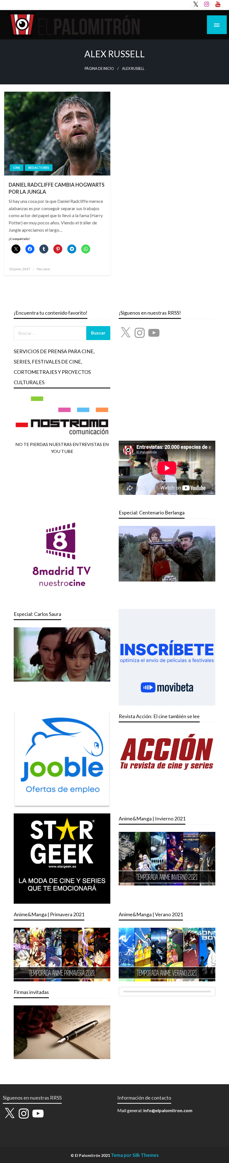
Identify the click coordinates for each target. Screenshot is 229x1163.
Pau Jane (43, 269)
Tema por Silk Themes (135, 1155)
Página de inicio (99, 69)
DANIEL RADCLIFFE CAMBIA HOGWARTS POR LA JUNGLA (56, 188)
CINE (16, 167)
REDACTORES (38, 167)
